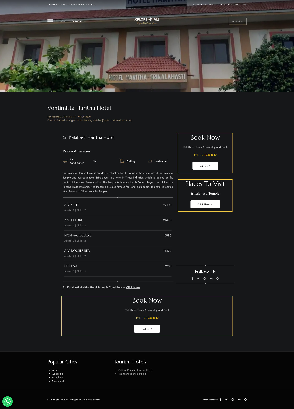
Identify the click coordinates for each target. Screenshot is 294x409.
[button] (238, 21)
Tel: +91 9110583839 (203, 4)
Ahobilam (57, 377)
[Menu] (50, 20)
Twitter (198, 278)
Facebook (192, 278)
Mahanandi (58, 381)
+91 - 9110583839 (81, 116)
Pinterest (205, 278)
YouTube (211, 278)
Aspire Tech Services (90, 399)
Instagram (217, 278)
